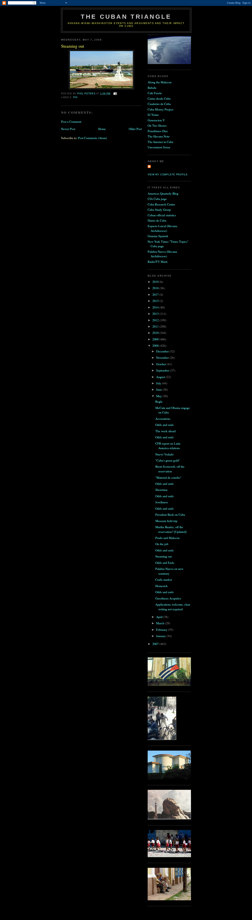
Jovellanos (161, 502)
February (162, 629)
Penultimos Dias (158, 131)
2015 (155, 301)
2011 (155, 326)
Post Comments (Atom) (92, 138)
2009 (155, 339)
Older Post (135, 129)
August (161, 377)
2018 (155, 288)
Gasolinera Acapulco (168, 598)
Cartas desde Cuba (159, 98)
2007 (155, 644)
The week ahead (165, 431)
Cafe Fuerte (155, 93)
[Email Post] (115, 93)
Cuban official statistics (162, 215)
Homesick (161, 586)
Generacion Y (156, 120)
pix (75, 97)
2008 (155, 345)
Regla (158, 401)
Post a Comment (71, 121)
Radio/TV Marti (157, 261)
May (159, 396)
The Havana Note (159, 136)
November (163, 357)
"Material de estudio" (168, 477)
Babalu (152, 87)
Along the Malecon (159, 82)
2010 (155, 333)
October (161, 364)
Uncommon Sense (159, 147)
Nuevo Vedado (164, 454)
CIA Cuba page (157, 199)
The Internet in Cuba (160, 142)
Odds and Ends (164, 562)
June (159, 389)
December (163, 351)
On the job (161, 544)
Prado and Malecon (167, 538)
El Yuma (153, 114)
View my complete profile (168, 174)
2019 (155, 282)
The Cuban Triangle (126, 16)
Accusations (162, 418)
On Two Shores (157, 125)
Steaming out (163, 556)
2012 (155, 320)
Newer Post (68, 129)
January (161, 636)
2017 (155, 294)
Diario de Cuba (157, 220)
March (160, 623)
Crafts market (163, 579)
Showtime (161, 490)
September (163, 370)
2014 (155, 307)
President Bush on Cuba (170, 514)
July (159, 383)
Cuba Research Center (161, 204)
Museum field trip (166, 521)
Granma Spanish (158, 236)
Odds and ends (164, 425)
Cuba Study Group (159, 209)
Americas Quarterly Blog (163, 193)
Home (102, 129)
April (159, 617)
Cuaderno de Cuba (159, 104)
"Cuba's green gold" (167, 460)
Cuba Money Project (160, 109)
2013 (155, 313)
